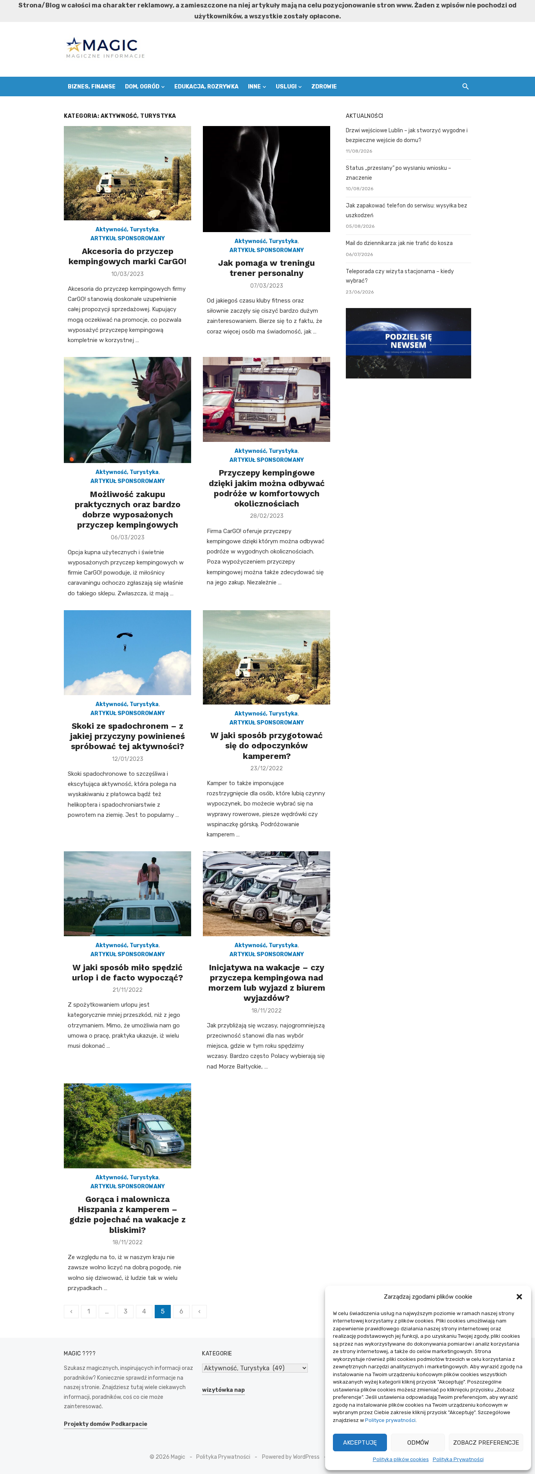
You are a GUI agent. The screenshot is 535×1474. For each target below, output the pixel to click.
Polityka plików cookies (401, 1459)
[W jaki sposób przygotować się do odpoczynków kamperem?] (266, 657)
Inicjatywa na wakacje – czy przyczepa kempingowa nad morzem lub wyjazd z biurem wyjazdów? (266, 982)
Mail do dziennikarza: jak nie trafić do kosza (399, 243)
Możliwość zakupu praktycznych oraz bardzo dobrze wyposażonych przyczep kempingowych (128, 509)
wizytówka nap (223, 1390)
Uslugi (286, 86)
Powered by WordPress (291, 1457)
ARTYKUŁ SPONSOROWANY (127, 238)
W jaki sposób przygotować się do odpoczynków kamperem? (266, 745)
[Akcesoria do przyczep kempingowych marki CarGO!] (127, 173)
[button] (519, 1297)
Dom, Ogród (142, 86)
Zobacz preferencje (486, 1442)
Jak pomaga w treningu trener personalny (266, 268)
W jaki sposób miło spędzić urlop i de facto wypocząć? (127, 972)
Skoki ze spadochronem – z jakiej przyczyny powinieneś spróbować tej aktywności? (127, 736)
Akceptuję (360, 1442)
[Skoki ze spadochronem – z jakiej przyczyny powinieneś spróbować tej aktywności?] (127, 652)
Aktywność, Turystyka (127, 229)
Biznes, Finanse (92, 86)
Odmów (418, 1442)
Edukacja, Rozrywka (206, 86)
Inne (254, 86)
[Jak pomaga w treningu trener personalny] (266, 179)
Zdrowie (324, 86)
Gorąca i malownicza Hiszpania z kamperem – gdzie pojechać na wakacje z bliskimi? (127, 1214)
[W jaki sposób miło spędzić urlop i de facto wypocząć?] (127, 893)
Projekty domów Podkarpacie (105, 1424)
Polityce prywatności (390, 1420)
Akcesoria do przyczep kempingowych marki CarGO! (127, 256)
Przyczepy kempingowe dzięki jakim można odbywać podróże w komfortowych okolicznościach (267, 488)
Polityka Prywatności (458, 1459)
